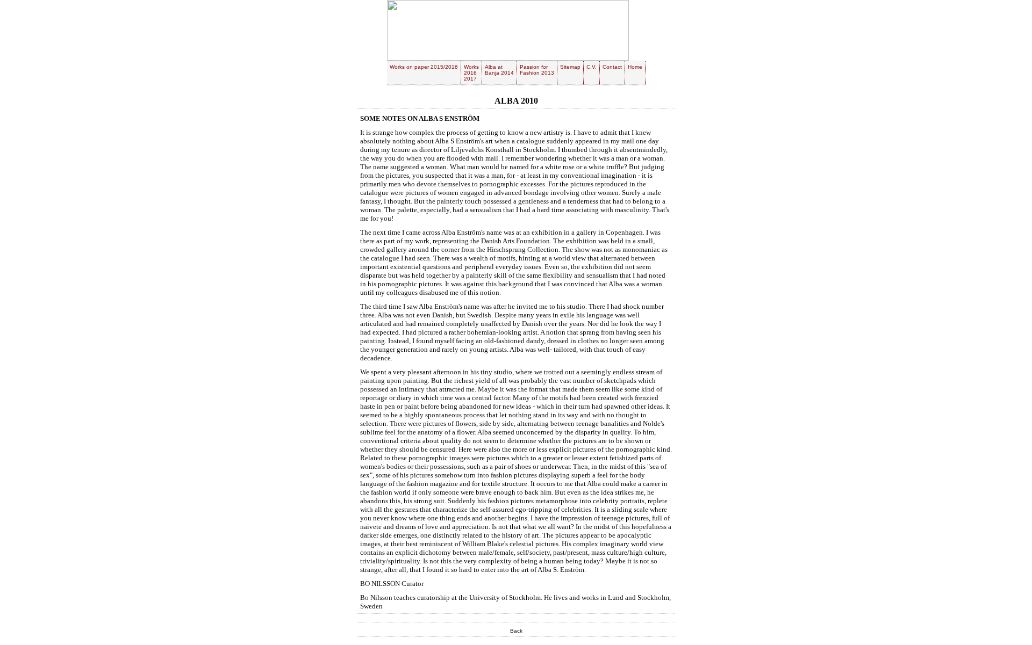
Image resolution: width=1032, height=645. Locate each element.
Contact (612, 67)
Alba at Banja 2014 (499, 70)
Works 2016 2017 (471, 73)
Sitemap (570, 67)
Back (516, 631)
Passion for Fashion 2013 (537, 70)
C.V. (591, 67)
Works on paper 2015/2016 (424, 67)
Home (635, 67)
